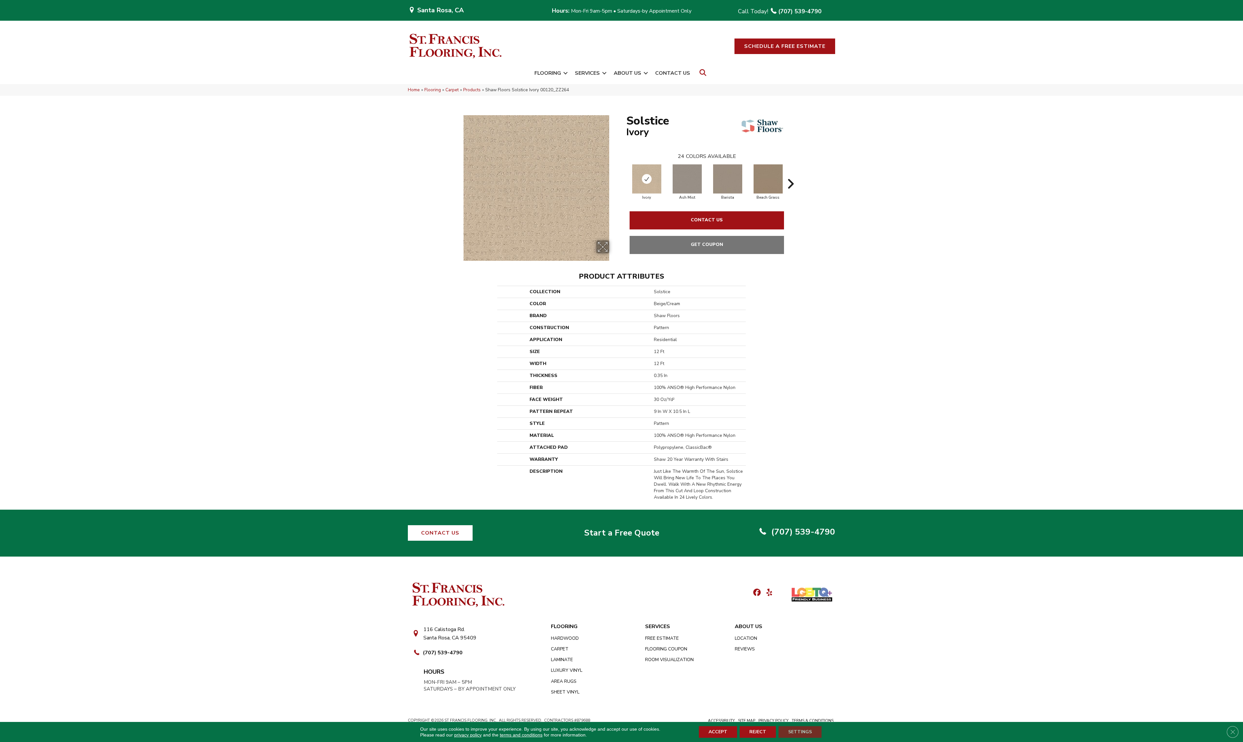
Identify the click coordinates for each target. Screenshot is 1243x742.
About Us (627, 73)
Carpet (452, 90)
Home (414, 90)
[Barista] (727, 179)
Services (587, 73)
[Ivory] (647, 179)
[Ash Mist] (687, 179)
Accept (718, 732)
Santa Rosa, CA (440, 10)
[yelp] (767, 593)
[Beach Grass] (768, 179)
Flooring (547, 73)
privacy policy (468, 734)
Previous (623, 174)
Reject (757, 732)
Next (790, 174)
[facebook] (756, 593)
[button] (784, 46)
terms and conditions (521, 734)
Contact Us (672, 73)
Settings (800, 732)
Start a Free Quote (621, 532)
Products (472, 90)
